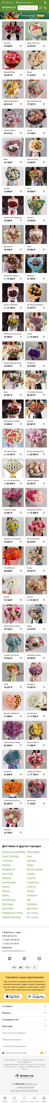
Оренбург (31, 860)
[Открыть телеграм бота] (24, 958)
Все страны (32, 917)
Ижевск (6, 886)
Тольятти (31, 886)
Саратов (31, 877)
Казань (5, 895)
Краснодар (7, 904)
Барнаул (6, 864)
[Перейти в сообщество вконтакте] (9, 958)
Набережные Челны (12, 912)
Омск (29, 856)
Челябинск (32, 904)
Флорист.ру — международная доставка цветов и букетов (24, 1087)
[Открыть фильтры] (45, 7)
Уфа (29, 899)
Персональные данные (14, 1032)
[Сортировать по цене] (40, 7)
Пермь (30, 864)
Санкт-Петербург (10, 856)
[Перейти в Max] (39, 958)
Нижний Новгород (11, 917)
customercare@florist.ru (13, 950)
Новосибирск (33, 851)
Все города (32, 912)
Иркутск (6, 890)
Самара (31, 873)
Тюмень (31, 890)
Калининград (8, 899)
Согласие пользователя (14, 1046)
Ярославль (32, 908)
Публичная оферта (11, 1039)
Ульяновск (32, 895)
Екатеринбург (9, 882)
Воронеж (6, 877)
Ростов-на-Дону (35, 869)
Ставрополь (33, 882)
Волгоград (7, 873)
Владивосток (8, 869)
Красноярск (8, 908)
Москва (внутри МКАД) (13, 851)
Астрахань (7, 860)
